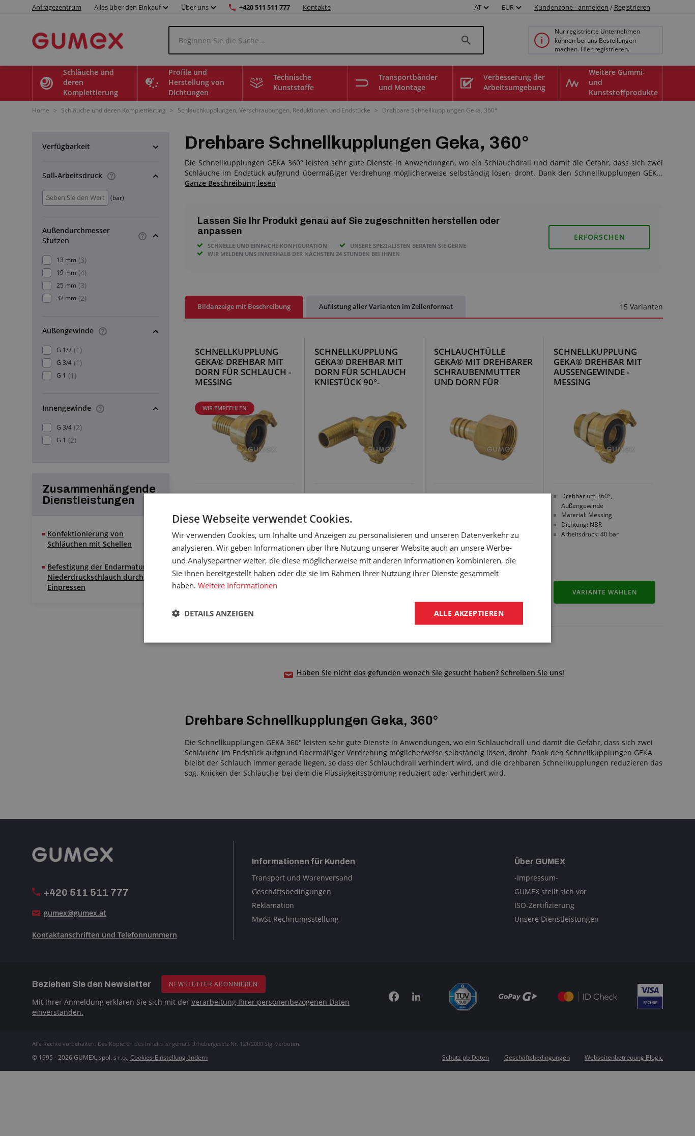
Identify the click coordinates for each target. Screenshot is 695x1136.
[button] (213, 613)
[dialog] (347, 568)
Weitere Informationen (237, 585)
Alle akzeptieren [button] (469, 613)
